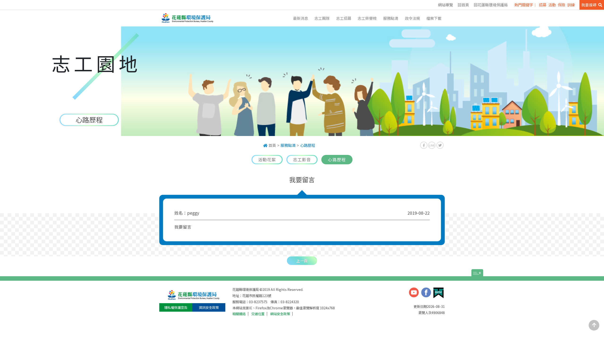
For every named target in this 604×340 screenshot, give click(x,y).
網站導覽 (445, 5)
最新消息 (300, 18)
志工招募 (343, 18)
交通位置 (257, 314)
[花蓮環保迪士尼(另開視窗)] (426, 293)
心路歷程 (307, 145)
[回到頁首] (594, 325)
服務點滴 (390, 18)
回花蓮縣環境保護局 (491, 5)
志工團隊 (322, 18)
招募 (542, 5)
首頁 (272, 145)
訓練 (571, 5)
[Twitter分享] (440, 145)
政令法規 (412, 18)
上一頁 (302, 261)
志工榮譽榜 (367, 18)
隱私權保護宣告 (175, 307)
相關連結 (239, 314)
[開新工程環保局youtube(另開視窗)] (414, 293)
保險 (561, 5)
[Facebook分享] (423, 145)
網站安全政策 (280, 314)
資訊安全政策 (209, 307)
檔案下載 (433, 18)
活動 (552, 5)
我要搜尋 (588, 5)
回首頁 (463, 5)
